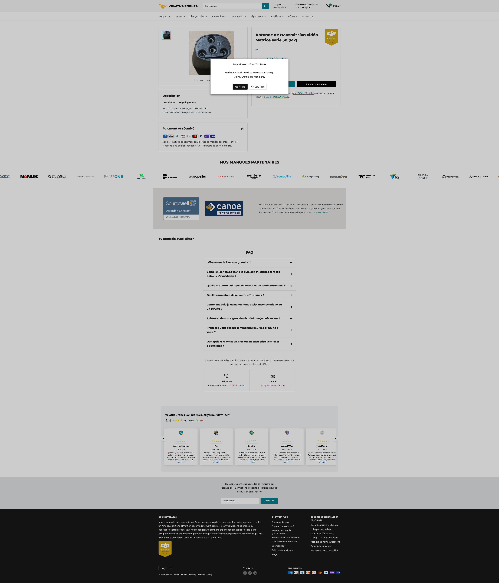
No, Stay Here (257, 86)
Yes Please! (240, 86)
